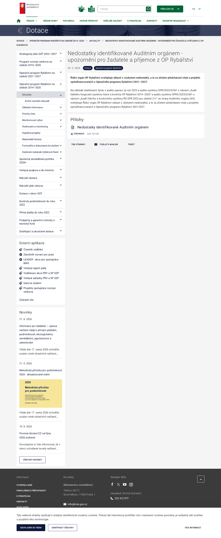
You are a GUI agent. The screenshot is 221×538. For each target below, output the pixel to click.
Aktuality (94, 41)
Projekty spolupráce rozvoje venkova (39, 290)
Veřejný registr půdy (34, 268)
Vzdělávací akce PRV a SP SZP (41, 273)
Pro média (68, 21)
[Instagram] (131, 485)
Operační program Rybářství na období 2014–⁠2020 (57, 41)
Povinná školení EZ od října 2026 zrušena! (35, 435)
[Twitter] (118, 485)
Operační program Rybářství (108, 68)
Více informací (193, 527)
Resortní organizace (174, 21)
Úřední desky (50, 21)
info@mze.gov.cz (77, 504)
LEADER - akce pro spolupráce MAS (41, 261)
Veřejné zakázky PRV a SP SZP (41, 278)
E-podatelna (134, 21)
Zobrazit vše (26, 299)
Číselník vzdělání (33, 249)
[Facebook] (112, 485)
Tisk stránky (78, 144)
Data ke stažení (32, 283)
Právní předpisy (89, 21)
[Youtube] (125, 485)
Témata (30, 21)
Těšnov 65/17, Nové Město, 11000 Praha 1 (79, 492)
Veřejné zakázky (112, 21)
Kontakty (152, 21)
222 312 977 (121, 498)
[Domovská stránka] (19, 21)
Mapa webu (23, 507)
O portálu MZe (24, 485)
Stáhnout (78, 134)
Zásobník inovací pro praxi (38, 254)
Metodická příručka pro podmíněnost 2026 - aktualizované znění (40, 372)
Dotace (20, 41)
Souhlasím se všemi (31, 527)
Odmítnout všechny (63, 527)
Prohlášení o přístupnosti (31, 490)
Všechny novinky (32, 460)
